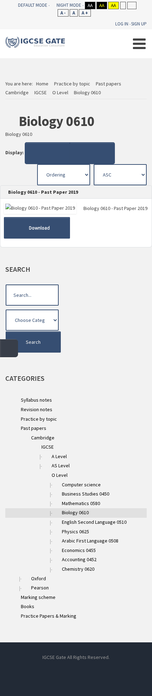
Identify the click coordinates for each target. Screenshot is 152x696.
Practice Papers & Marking (48, 616)
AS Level (61, 465)
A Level (59, 456)
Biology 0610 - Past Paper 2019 (42, 192)
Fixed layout (123, 5)
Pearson (40, 587)
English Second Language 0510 (94, 522)
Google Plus (107, 669)
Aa (90, 5)
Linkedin (60, 669)
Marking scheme (38, 597)
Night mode (69, 5)
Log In (121, 24)
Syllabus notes (36, 400)
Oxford (38, 578)
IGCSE (47, 447)
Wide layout (131, 5)
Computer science (81, 484)
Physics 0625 (75, 531)
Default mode (32, 5)
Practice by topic (39, 419)
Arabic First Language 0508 (90, 541)
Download (39, 227)
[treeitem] (36, 400)
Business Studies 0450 (85, 494)
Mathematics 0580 (81, 503)
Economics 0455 (79, 550)
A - (63, 13)
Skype (76, 669)
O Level (60, 475)
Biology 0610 (75, 512)
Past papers (33, 428)
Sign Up (139, 24)
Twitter (92, 669)
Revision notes (36, 409)
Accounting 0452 (79, 559)
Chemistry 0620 (78, 569)
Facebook (44, 669)
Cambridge (42, 437)
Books (27, 606)
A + (85, 13)
